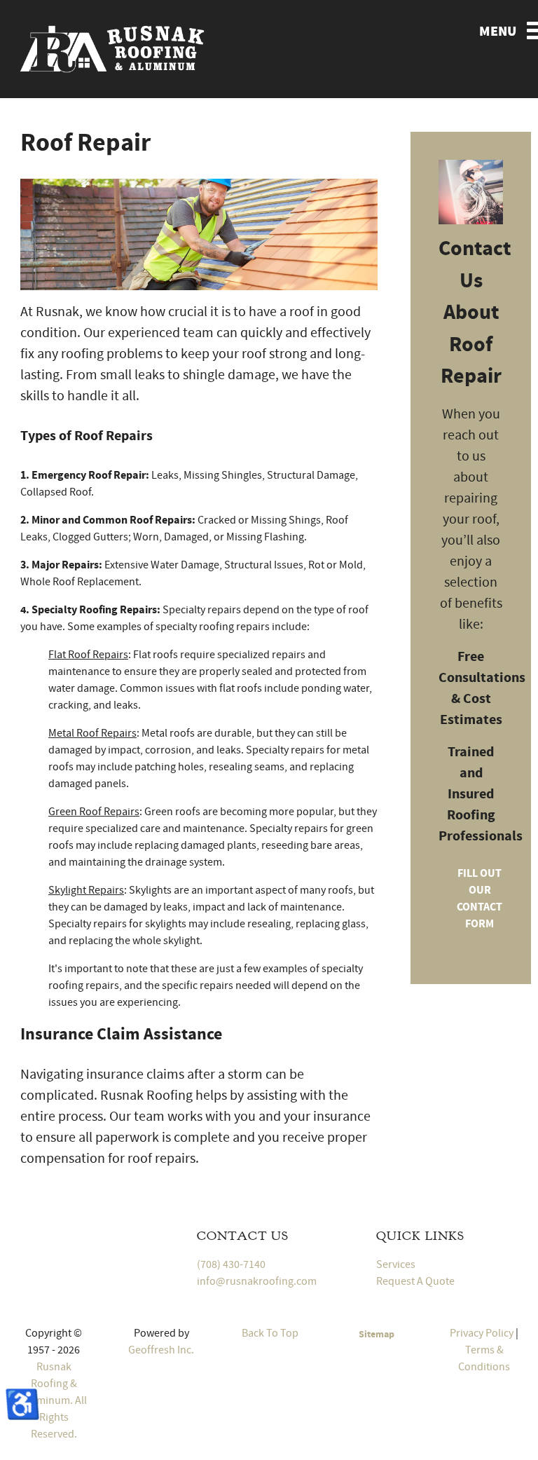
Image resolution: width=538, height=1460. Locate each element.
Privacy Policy (481, 1333)
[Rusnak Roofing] (112, 47)
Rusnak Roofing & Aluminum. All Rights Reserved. (54, 1400)
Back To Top (269, 1333)
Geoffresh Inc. (161, 1350)
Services (395, 1264)
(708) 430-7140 (231, 1264)
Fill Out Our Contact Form (479, 898)
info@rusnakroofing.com (257, 1281)
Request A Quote (415, 1281)
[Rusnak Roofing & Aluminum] (90, 1238)
